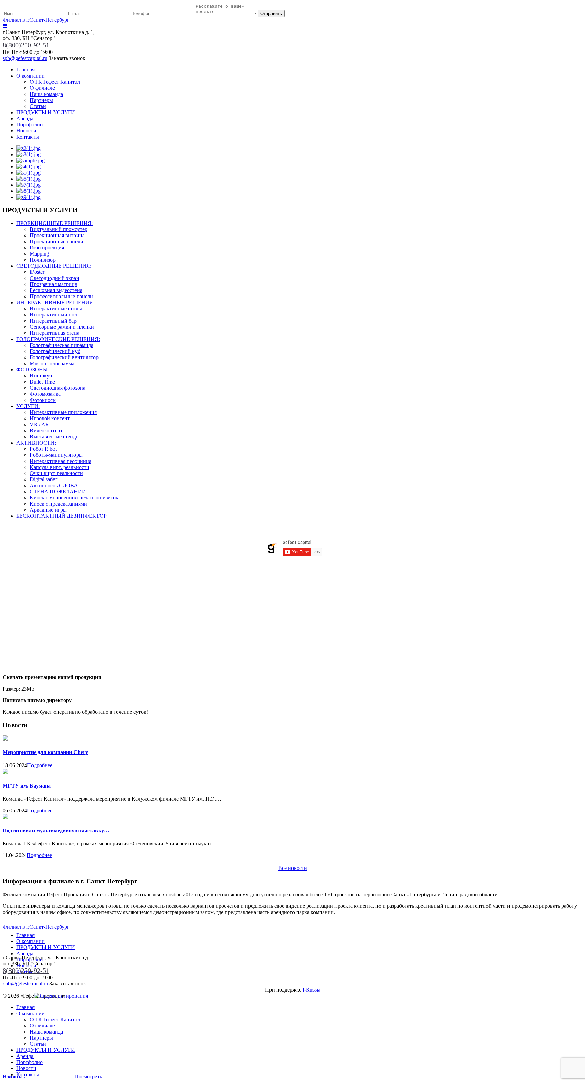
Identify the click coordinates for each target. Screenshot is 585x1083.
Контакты (27, 137)
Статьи (38, 106)
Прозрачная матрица (53, 284)
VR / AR (39, 424)
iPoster (37, 272)
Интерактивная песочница (60, 461)
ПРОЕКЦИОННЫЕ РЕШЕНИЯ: (54, 223)
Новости (26, 131)
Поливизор (43, 260)
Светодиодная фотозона (57, 388)
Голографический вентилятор (64, 357)
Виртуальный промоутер (58, 229)
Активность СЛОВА (54, 485)
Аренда (25, 118)
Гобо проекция (47, 247)
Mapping (39, 254)
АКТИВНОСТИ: (36, 443)
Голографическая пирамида (61, 345)
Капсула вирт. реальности (59, 467)
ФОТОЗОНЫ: (32, 369)
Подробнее (39, 765)
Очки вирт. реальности (56, 473)
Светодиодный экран (54, 278)
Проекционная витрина (57, 235)
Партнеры (41, 100)
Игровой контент (50, 418)
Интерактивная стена (54, 333)
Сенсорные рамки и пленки (62, 327)
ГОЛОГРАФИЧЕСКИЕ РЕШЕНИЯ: (58, 339)
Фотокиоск (43, 400)
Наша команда (46, 94)
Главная (25, 70)
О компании (30, 76)
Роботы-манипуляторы (56, 455)
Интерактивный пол (53, 315)
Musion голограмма (52, 363)
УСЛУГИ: (28, 406)
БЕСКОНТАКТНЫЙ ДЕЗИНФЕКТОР (61, 516)
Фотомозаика (45, 394)
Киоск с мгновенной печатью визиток (74, 497)
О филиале (42, 88)
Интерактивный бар (53, 321)
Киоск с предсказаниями (58, 504)
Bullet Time (42, 382)
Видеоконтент (46, 430)
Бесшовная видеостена (56, 290)
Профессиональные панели (61, 296)
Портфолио (29, 124)
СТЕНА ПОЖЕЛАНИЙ (58, 491)
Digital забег (44, 479)
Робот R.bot (43, 449)
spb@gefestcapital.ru (25, 58)
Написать (14, 1076)
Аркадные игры (48, 510)
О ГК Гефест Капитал (55, 82)
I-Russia (311, 990)
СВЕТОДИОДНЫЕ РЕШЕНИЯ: (53, 266)
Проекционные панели (56, 241)
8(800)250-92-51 (26, 45)
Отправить (271, 13)
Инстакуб (41, 376)
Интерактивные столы (56, 308)
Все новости (292, 868)
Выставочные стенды (55, 437)
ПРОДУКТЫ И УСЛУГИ (45, 112)
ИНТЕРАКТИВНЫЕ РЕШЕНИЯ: (55, 302)
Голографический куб (55, 351)
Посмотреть (88, 1076)
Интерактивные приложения (63, 412)
